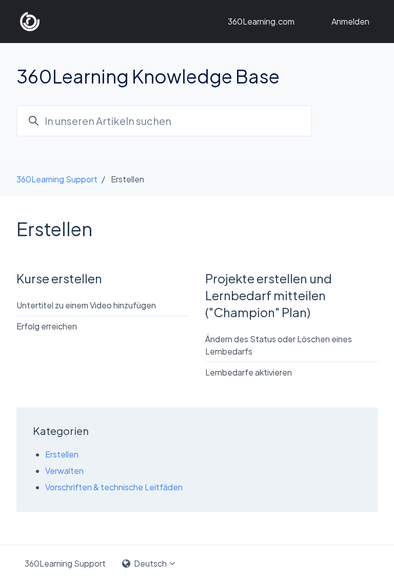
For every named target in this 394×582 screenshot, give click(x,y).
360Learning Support (56, 179)
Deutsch (150, 563)
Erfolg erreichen (46, 326)
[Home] (29, 21)
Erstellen (61, 454)
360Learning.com (261, 21)
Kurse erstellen (59, 278)
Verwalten (64, 470)
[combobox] (164, 121)
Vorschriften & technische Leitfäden (114, 487)
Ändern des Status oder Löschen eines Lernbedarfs (278, 345)
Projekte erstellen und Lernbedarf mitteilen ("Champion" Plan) (268, 295)
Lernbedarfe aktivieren (248, 372)
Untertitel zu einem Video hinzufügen (86, 305)
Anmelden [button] (350, 21)
